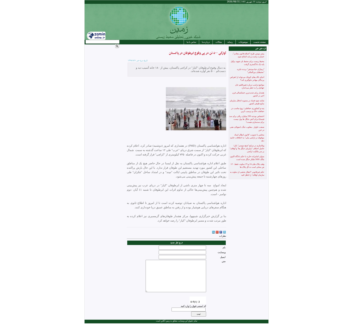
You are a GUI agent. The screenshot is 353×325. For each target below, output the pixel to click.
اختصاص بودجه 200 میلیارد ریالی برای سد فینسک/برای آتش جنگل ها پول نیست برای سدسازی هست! (246, 119)
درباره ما (206, 42)
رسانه (230, 42)
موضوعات (243, 42)
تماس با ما (191, 42)
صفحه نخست (259, 42)
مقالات (218, 42)
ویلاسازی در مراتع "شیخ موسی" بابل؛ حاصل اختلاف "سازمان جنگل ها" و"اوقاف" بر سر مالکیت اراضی (247, 148)
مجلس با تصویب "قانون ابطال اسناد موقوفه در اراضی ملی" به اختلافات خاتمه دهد (247, 138)
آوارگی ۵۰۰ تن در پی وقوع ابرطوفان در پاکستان (197, 53)
